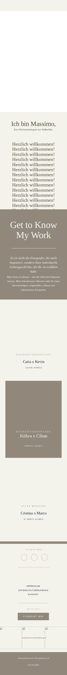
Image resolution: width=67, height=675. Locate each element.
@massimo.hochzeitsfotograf (33, 637)
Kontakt (33, 594)
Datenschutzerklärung (33, 590)
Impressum (33, 586)
